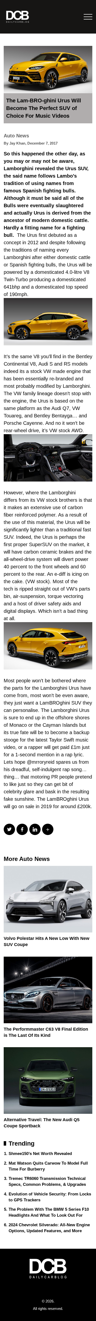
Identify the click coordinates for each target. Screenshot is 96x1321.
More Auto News (27, 859)
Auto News (16, 135)
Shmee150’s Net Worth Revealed (40, 1153)
